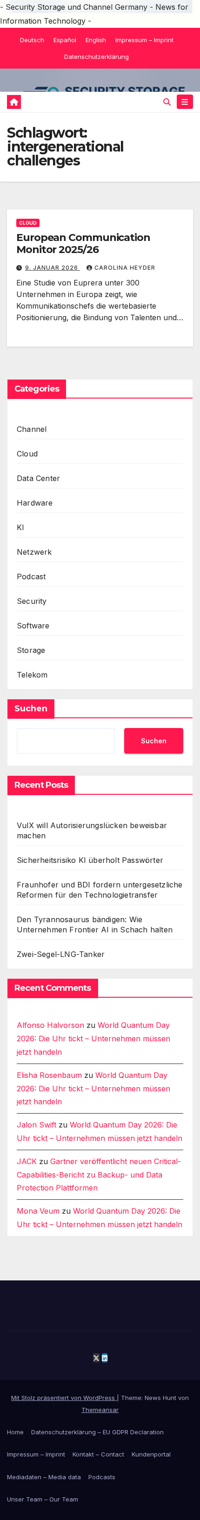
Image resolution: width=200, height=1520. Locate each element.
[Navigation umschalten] (185, 102)
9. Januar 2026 (52, 267)
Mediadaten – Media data (44, 1477)
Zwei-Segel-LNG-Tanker (61, 954)
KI (20, 527)
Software (33, 625)
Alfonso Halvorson (50, 1025)
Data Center (38, 478)
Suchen (30, 708)
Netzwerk (34, 552)
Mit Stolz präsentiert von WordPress (64, 1397)
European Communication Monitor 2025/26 (83, 243)
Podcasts (101, 1477)
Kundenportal (151, 1454)
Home (15, 1432)
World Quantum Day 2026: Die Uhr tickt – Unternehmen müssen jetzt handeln (93, 1038)
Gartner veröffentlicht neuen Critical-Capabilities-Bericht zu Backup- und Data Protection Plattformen (99, 1175)
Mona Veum (38, 1211)
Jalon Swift (36, 1124)
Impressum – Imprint (144, 40)
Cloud (28, 223)
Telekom (32, 674)
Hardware (35, 502)
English (96, 40)
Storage (31, 650)
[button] (167, 102)
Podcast (31, 576)
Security (32, 601)
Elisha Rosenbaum (49, 1075)
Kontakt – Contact (98, 1454)
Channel (32, 429)
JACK (27, 1161)
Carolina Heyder (124, 267)
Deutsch (32, 40)
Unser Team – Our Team (42, 1499)
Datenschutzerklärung (96, 56)
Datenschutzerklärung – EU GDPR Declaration (97, 1432)
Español (64, 40)
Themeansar (100, 1409)
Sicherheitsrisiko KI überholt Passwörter (90, 860)
